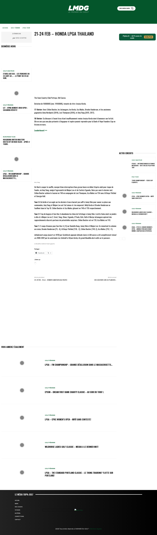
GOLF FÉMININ (15, 28)
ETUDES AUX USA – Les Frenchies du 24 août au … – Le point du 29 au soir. (16, 76)
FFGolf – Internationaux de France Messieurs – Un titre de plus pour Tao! (143, 165)
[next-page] (124, 238)
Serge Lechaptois (21, 38)
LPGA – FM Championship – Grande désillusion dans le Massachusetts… (16, 176)
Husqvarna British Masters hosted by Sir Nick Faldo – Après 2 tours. (16, 141)
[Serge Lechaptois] (9, 38)
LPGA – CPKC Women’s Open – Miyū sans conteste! (68, 419)
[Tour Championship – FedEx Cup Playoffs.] (124, 180)
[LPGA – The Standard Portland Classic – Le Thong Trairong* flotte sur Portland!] (22, 472)
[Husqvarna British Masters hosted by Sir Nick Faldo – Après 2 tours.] (16, 125)
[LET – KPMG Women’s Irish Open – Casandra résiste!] (16, 93)
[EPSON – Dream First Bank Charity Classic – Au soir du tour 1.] (22, 390)
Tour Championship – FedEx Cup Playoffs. (142, 181)
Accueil (5, 28)
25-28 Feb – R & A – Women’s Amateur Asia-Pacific (50, 280)
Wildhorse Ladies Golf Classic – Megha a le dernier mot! (71, 446)
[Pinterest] (83, 41)
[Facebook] (73, 41)
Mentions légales (96, 529)
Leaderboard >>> (40, 130)
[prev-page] (120, 238)
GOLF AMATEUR (8, 71)
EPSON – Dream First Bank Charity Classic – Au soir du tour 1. (74, 392)
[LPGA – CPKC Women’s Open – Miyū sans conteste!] (22, 417)
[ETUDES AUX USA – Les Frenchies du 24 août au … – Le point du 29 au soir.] (16, 59)
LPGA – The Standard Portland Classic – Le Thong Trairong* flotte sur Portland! (79, 474)
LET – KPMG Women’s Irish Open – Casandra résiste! (15, 109)
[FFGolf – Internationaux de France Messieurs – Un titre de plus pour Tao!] (124, 164)
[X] (78, 41)
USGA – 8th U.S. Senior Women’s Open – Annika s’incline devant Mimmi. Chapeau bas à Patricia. (142, 229)
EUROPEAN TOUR (9, 137)
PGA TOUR (135, 177)
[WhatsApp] (88, 41)
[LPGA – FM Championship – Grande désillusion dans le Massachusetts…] (16, 159)
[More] (92, 41)
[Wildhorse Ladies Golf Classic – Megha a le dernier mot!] (22, 445)
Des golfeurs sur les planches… (105, 280)
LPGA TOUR (26, 28)
